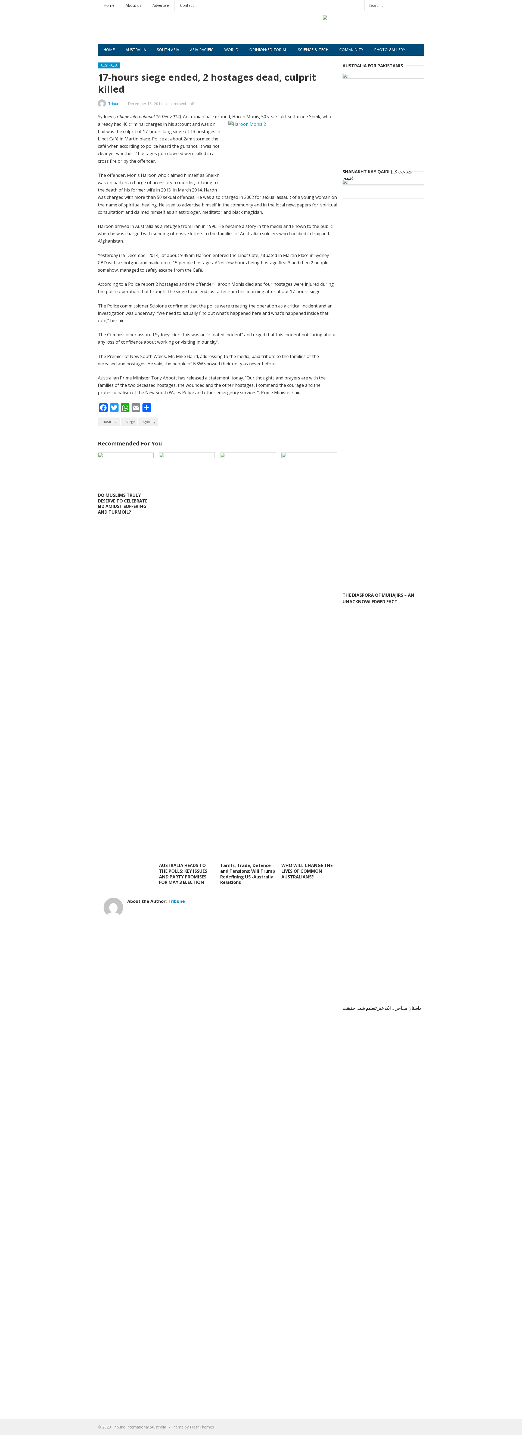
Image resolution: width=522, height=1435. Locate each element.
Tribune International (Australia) (139, 1427)
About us (133, 5)
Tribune (115, 103)
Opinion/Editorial (268, 49)
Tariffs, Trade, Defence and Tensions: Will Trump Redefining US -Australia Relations (247, 873)
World (231, 49)
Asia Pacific (201, 49)
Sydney (149, 421)
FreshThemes (202, 1427)
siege (130, 421)
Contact (187, 5)
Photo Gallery (389, 49)
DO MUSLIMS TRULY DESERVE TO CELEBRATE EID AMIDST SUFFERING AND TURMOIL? (122, 503)
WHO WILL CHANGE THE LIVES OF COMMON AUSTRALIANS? (307, 871)
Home (109, 5)
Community (351, 49)
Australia (136, 49)
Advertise (161, 5)
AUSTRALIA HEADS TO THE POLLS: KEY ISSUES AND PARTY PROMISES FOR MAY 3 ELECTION (183, 873)
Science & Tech (313, 49)
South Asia (168, 49)
